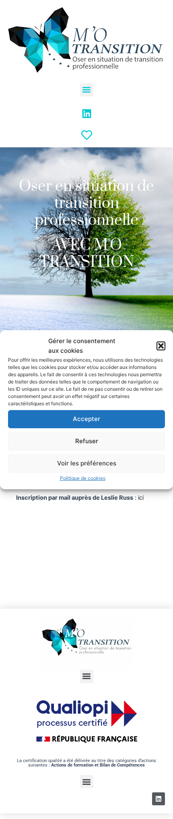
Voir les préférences (86, 463)
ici (141, 497)
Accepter (86, 419)
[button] (161, 345)
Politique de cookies (82, 478)
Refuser (86, 441)
